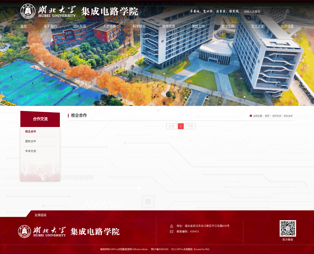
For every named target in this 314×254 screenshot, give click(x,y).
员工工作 (228, 26)
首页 (23, 26)
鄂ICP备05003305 (160, 249)
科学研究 (139, 26)
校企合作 (30, 131)
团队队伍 (79, 26)
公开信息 (287, 26)
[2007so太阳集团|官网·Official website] (79, 11)
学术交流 (30, 151)
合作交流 (168, 26)
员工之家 (257, 26)
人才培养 (109, 26)
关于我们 (50, 26)
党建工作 (198, 26)
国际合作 (30, 141)
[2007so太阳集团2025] (69, 237)
